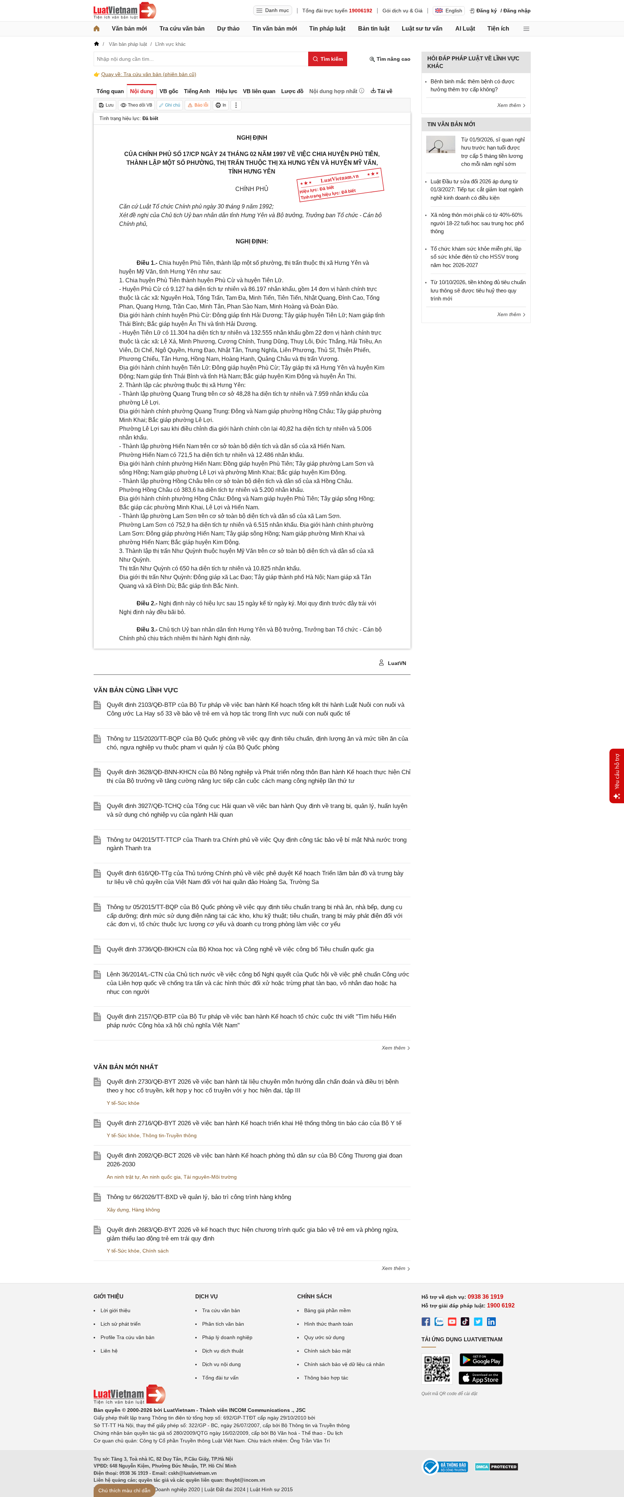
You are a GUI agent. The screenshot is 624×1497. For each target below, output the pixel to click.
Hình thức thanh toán (328, 1324)
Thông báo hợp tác (326, 1378)
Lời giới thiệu (115, 1310)
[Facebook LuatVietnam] (425, 1322)
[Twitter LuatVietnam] (478, 1322)
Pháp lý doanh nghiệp (227, 1337)
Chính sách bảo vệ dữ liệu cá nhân (344, 1364)
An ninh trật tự (123, 1177)
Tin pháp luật (327, 28)
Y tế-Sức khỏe (123, 1103)
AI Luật (465, 28)
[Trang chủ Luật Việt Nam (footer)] (130, 1402)
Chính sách (155, 1251)
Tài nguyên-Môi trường (210, 1177)
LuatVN (396, 663)
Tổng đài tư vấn (220, 1378)
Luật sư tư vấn (422, 28)
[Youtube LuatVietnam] (452, 1322)
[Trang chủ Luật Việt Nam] (125, 10)
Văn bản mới (129, 28)
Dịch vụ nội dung (221, 1364)
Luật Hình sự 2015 (271, 1489)
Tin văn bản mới (274, 28)
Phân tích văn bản (223, 1324)
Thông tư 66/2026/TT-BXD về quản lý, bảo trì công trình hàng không (199, 1197)
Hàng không (146, 1210)
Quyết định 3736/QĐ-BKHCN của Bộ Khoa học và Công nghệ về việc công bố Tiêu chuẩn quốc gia (240, 949)
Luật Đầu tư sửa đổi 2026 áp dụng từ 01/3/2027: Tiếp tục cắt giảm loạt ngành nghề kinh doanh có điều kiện (477, 189)
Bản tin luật (373, 28)
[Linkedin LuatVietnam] (491, 1322)
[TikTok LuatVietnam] (465, 1322)
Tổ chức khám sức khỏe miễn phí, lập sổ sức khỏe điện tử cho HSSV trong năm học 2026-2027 (476, 257)
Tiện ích (498, 28)
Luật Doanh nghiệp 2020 (171, 1489)
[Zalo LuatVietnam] (439, 1322)
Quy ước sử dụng (324, 1337)
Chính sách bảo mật (327, 1351)
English (454, 10)
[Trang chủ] (96, 28)
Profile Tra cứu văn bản (127, 1337)
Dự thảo (228, 28)
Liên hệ (109, 1351)
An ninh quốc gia (161, 1177)
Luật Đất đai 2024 (225, 1489)
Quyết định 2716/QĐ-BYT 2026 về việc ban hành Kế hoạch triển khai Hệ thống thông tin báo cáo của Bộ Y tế (254, 1123)
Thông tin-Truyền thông (169, 1135)
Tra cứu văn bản (182, 28)
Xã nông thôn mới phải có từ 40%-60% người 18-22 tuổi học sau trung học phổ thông (477, 223)
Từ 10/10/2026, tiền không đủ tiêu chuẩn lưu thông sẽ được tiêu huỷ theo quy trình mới (478, 290)
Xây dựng (118, 1210)
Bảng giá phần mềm (327, 1310)
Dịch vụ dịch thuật (222, 1351)
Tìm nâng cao (393, 59)
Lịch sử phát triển (121, 1324)
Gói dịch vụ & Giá (402, 10)
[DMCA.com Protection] (496, 1469)
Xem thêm (394, 1048)
